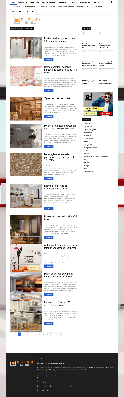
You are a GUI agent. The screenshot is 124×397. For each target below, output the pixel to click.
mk (54, 386)
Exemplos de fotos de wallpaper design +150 (56, 187)
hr (46, 386)
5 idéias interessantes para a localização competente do (105, 45)
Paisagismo (16, 7)
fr (38, 390)
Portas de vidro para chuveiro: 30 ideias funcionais (60, 40)
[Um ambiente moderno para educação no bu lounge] (89, 37)
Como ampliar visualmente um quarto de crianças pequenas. (105, 81)
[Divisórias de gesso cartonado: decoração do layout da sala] (26, 136)
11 (52, 334)
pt (43, 390)
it (47, 390)
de (41, 390)
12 (56, 334)
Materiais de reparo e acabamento (71, 7)
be (41, 386)
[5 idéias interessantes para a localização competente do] (106, 37)
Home (14, 2)
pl (51, 386)
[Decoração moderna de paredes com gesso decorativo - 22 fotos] (26, 164)
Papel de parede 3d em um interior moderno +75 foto (58, 275)
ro (57, 386)
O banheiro (62, 2)
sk (59, 386)
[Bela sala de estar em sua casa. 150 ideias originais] (89, 73)
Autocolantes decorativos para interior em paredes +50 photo (60, 246)
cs (49, 386)
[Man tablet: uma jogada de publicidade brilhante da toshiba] (106, 55)
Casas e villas (31, 11)
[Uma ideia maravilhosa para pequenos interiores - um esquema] (89, 55)
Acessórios (22, 2)
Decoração (73, 2)
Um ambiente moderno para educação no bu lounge (89, 45)
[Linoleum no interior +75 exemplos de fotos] (26, 316)
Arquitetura (34, 2)
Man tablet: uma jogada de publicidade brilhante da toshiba (106, 63)
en (39, 386)
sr (64, 386)
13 (61, 334)
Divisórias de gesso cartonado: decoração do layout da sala (60, 127)
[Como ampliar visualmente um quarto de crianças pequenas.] (106, 73)
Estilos (90, 7)
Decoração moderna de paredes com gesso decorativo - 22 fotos (60, 157)
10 (48, 334)
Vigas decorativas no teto (57, 98)
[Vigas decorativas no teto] (26, 109)
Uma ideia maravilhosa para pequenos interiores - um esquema (89, 63)
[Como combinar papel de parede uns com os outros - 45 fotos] (26, 76)
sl (61, 386)
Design (14, 11)
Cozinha (44, 7)
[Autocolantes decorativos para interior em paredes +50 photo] (26, 259)
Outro (96, 2)
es (45, 390)
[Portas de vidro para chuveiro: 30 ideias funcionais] (26, 48)
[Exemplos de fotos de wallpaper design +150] (26, 196)
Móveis (52, 7)
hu (44, 386)
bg (72, 386)
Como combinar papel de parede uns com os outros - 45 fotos (60, 70)
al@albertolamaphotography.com (55, 376)
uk (69, 386)
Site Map (40, 378)
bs (66, 386)
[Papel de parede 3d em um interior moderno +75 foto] (26, 288)
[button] (111, 2)
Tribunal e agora (48, 2)
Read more (49, 59)
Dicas (21, 11)
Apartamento (85, 2)
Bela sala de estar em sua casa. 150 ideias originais (88, 81)
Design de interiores (30, 7)
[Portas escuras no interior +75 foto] (26, 230)
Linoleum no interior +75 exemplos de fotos (57, 304)
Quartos (98, 7)
